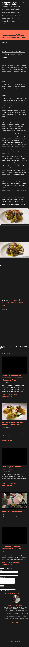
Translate (12, 590)
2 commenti (11, 520)
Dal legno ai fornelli (15, 605)
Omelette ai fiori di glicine (12, 511)
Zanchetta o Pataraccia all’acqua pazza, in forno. (12, 547)
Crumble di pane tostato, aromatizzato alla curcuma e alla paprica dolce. (13, 378)
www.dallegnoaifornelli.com (9, 197)
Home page (4, 26)
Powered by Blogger (15, 641)
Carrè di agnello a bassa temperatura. (11, 468)
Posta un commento (13, 394)
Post (3, 348)
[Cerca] (23, 2)
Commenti (4, 349)
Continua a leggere (7, 396)
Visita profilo (15, 622)
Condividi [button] (4, 305)
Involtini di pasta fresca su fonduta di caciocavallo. (12, 423)
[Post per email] (19, 300)
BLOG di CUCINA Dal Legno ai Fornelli (10, 3)
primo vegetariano (12, 300)
